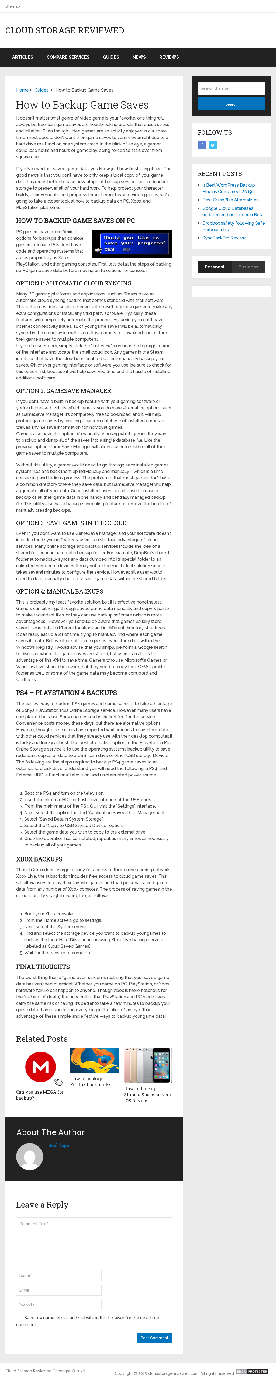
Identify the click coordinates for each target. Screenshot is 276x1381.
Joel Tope (59, 1145)
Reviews (169, 57)
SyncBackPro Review (224, 237)
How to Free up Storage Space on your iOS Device (148, 1094)
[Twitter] (213, 145)
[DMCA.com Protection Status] (252, 1373)
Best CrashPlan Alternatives (230, 200)
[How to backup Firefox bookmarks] (94, 1060)
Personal (215, 267)
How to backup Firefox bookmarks (90, 1081)
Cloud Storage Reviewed (64, 30)
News (139, 57)
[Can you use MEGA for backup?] (40, 1067)
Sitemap (12, 6)
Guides (111, 57)
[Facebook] (202, 145)
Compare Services (68, 57)
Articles (22, 57)
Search (231, 104)
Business (248, 267)
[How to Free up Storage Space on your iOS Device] (148, 1065)
